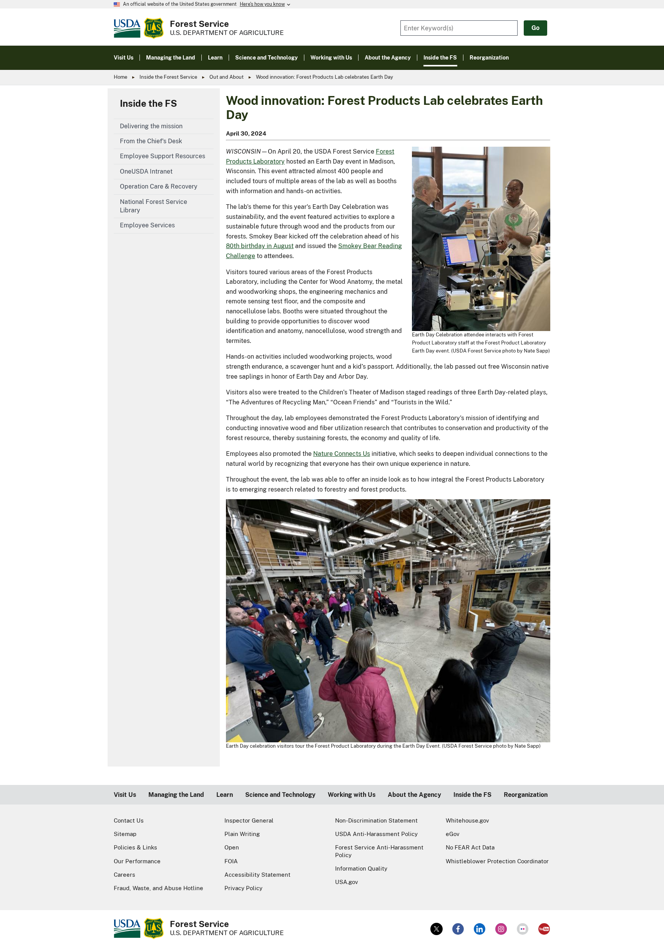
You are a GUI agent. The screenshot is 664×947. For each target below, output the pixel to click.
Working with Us (351, 794)
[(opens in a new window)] (436, 929)
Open (231, 847)
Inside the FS (148, 103)
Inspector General (249, 820)
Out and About (226, 77)
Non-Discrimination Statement (376, 820)
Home (120, 77)
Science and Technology (280, 794)
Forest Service (199, 24)
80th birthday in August (260, 246)
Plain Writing (242, 834)
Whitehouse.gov (467, 820)
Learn (224, 794)
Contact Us (129, 820)
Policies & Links (135, 847)
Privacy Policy (243, 888)
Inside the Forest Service (168, 77)
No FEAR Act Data (470, 847)
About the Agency (414, 794)
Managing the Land (176, 794)
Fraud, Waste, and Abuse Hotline (158, 888)
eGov (453, 834)
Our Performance (137, 861)
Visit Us (125, 794)
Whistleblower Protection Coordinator (497, 861)
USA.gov (346, 882)
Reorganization (526, 794)
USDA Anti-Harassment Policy (376, 834)
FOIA (231, 861)
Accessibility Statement (257, 874)
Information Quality (361, 868)
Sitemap (125, 834)
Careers (124, 874)
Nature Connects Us (341, 453)
